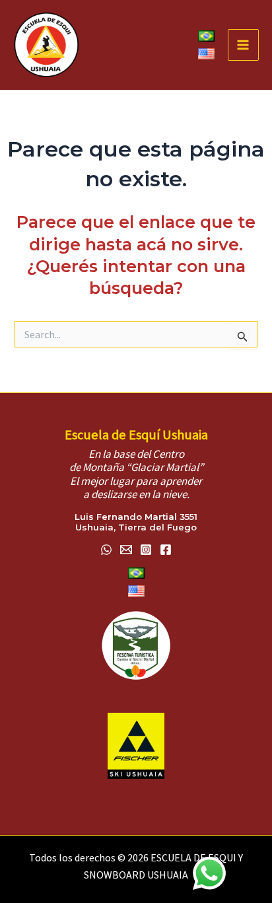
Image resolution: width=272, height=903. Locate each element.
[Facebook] (166, 550)
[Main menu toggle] (243, 45)
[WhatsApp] (106, 550)
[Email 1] (126, 550)
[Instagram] (146, 550)
